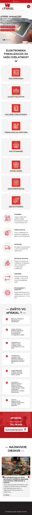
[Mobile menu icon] (28, 6)
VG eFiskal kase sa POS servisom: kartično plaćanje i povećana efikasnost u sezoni (15, 479)
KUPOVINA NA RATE (14, 430)
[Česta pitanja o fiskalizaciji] (16, 200)
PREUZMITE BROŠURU (7, 26)
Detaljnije (6, 495)
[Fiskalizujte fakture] (16, 126)
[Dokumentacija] (16, 182)
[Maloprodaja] (16, 72)
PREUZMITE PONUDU (7, 30)
